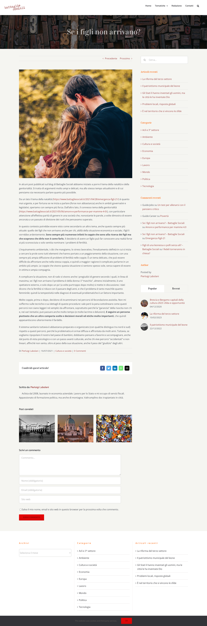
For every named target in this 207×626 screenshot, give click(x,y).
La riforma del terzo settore (157, 79)
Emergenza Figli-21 (155, 238)
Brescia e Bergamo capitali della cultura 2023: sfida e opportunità (167, 301)
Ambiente (147, 137)
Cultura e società (63, 350)
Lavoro (146, 165)
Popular (152, 288)
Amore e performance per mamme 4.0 (165, 227)
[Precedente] (21, 428)
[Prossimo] (130, 428)
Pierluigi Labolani (30, 350)
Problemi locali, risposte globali (114, 424)
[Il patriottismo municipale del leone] (37, 428)
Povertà (164, 216)
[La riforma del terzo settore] (144, 314)
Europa (146, 158)
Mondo (146, 172)
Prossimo (125, 58)
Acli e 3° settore (150, 130)
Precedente (111, 58)
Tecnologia (148, 186)
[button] (198, 6)
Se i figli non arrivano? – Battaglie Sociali (163, 223)
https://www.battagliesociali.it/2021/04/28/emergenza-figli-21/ (86, 199)
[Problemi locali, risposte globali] (114, 428)
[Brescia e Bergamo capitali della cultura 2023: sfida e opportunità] (144, 301)
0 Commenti (80, 350)
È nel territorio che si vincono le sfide (162, 111)
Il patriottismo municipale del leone (37, 424)
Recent (176, 288)
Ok (126, 620)
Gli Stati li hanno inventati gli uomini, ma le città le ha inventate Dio (75, 422)
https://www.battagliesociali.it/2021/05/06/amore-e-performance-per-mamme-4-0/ (63, 211)
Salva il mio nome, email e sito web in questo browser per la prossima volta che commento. (70, 509)
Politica (146, 179)
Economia (147, 151)
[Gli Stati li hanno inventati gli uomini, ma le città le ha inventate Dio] (75, 428)
